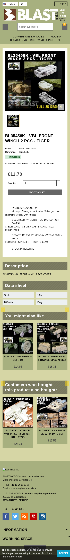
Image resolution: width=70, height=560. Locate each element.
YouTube (33, 516)
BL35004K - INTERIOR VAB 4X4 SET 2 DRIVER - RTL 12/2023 (18, 434)
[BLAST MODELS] (35, 14)
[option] (18, 346)
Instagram (42, 516)
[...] (30, 480)
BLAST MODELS (27, 148)
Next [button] (67, 309)
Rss (24, 516)
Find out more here (12, 556)
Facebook (6, 516)
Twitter (15, 516)
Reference (10, 152)
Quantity (12, 183)
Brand (8, 148)
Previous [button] (3, 309)
